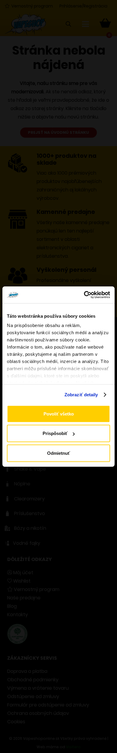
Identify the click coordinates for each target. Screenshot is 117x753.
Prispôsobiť (55, 433)
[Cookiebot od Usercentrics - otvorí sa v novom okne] (84, 295)
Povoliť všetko (59, 413)
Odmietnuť (58, 452)
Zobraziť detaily (81, 394)
